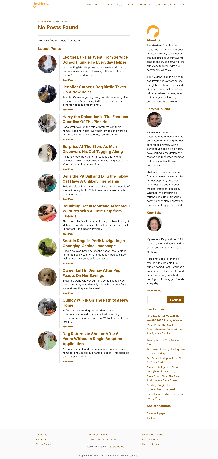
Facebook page (156, 413)
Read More (68, 80)
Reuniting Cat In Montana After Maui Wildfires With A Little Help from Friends (96, 211)
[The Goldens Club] (55, 4)
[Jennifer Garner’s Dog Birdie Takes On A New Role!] (47, 93)
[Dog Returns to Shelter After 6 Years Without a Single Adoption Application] (47, 340)
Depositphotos (115, 446)
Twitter (151, 418)
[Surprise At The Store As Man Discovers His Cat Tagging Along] (47, 153)
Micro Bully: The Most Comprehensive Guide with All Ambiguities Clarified (165, 329)
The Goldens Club (44, 21)
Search (175, 299)
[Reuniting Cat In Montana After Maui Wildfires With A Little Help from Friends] (47, 213)
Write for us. (154, 290)
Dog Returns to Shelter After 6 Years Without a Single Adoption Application (92, 338)
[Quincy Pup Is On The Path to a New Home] (47, 307)
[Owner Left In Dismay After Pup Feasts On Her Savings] (47, 277)
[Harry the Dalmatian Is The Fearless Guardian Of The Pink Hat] (47, 123)
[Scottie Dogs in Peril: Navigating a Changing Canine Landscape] (47, 247)
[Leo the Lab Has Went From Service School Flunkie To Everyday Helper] (47, 64)
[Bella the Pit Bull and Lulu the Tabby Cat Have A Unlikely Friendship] (47, 183)
